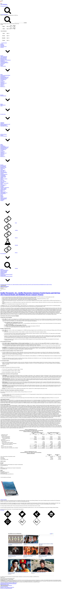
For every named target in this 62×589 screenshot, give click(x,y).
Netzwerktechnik (3, 193)
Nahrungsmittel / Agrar (3, 192)
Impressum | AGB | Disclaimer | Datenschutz (7, 587)
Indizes (1, 74)
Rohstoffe (1, 196)
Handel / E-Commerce (3, 178)
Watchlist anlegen (3, 275)
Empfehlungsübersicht (3, 61)
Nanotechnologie (3, 191)
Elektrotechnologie (3, 171)
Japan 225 (1, 85)
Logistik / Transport (3, 188)
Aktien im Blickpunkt (3, 56)
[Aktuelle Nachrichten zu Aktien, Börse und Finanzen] (4, 14)
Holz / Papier (2, 180)
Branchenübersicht (3, 95)
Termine (1, 65)
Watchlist (16, 268)
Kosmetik (1, 186)
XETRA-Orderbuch (3, 134)
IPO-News (2, 64)
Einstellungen (2, 273)
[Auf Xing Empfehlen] (36, 517)
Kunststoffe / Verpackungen (4, 187)
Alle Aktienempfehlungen (4, 62)
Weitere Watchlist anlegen (4, 270)
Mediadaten (10, 585)
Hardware (1, 179)
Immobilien (2, 182)
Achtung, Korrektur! (3, 499)
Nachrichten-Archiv (6, 584)
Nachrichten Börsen (3, 583)
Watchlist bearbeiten (3, 272)
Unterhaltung (2, 199)
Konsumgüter (2, 185)
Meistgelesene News (3, 59)
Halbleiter (1, 177)
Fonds (16, 222)
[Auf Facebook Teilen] (7, 517)
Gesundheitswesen (3, 176)
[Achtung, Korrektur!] (9, 498)
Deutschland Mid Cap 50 (4, 77)
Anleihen (16, 230)
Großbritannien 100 (3, 83)
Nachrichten (2, 44)
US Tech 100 (2, 81)
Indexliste (1, 145)
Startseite (1, 43)
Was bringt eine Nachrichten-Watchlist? (6, 274)
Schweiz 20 (2, 153)
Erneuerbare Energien (3, 172)
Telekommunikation (3, 198)
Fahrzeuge (2, 173)
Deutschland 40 (2, 76)
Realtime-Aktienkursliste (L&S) (5, 124)
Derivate (16, 237)
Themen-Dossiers (3, 66)
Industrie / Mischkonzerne (4, 183)
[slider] (1, 289)
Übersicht (1, 135)
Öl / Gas (1, 194)
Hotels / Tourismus (3, 181)
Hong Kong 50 (2, 86)
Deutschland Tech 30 (3, 78)
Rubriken (1, 55)
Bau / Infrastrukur (3, 166)
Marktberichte (2, 60)
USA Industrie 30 (3, 79)
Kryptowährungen (3, 253)
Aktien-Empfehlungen (9, 583)
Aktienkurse (2, 122)
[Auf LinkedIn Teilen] (51, 517)
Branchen (1, 164)
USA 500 (1, 80)
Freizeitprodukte (2, 175)
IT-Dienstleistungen (3, 184)
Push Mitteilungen (3, 285)
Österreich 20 (2, 84)
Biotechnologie (2, 168)
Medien (1, 104)
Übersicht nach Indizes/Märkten (5, 75)
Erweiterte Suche (4, 42)
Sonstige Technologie (3, 197)
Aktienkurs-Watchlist (3, 271)
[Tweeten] (22, 517)
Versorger (1, 200)
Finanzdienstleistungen (3, 174)
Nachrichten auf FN (3, 46)
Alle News (2, 47)
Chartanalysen (2, 63)
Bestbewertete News (3, 58)
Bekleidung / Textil (3, 167)
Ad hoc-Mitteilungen (3, 4)
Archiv (1, 105)
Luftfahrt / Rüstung (3, 189)
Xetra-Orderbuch (7, 582)
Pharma (1, 195)
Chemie (1, 169)
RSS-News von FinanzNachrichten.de (6, 588)
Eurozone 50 (2, 82)
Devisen (16, 252)
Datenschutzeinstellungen (4, 585)
